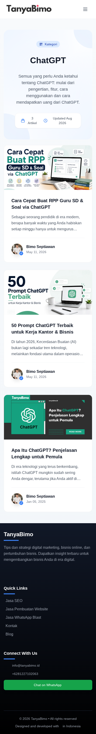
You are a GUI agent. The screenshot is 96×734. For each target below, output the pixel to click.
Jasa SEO (14, 601)
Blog (9, 634)
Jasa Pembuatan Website (27, 609)
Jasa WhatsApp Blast (23, 617)
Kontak (11, 626)
